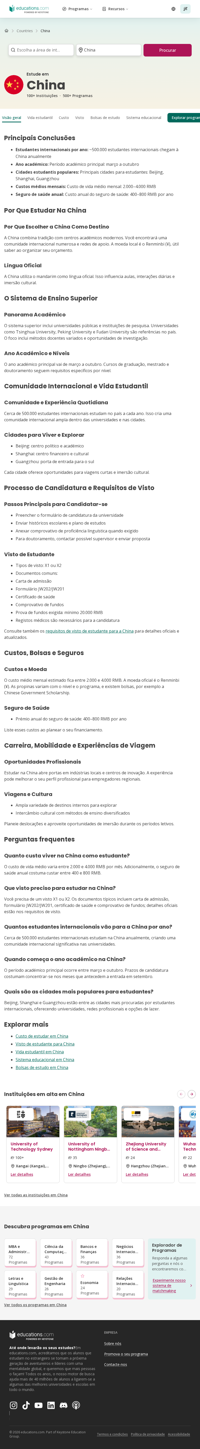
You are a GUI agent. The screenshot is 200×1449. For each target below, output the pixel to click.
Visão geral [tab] (11, 117)
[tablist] (100, 118)
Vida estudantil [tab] (40, 117)
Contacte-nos (115, 1364)
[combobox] (39, 50)
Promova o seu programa (126, 1353)
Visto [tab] (79, 117)
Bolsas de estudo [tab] (105, 117)
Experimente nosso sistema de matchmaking (169, 1285)
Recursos (116, 8)
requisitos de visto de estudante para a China (90, 631)
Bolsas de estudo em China (42, 1067)
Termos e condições (112, 1434)
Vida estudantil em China (40, 1052)
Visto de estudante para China (45, 1044)
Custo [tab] (64, 117)
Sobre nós (112, 1343)
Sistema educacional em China (45, 1059)
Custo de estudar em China (42, 1036)
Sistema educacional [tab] (143, 117)
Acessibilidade (179, 1434)
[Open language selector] (173, 9)
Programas (78, 8)
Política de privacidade (148, 1434)
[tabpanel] (100, 602)
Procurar (167, 50)
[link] (45, 30)
